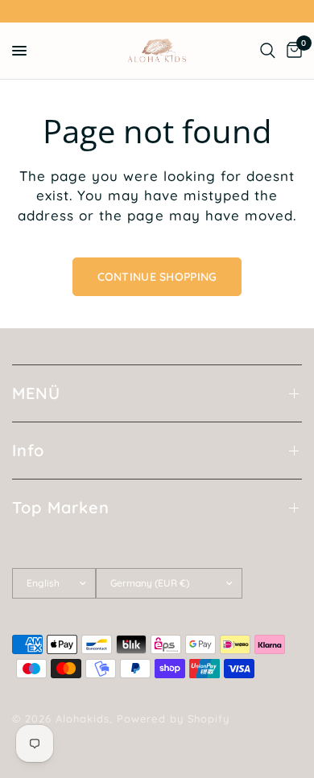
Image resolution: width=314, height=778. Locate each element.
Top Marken (60, 507)
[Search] (267, 51)
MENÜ (36, 393)
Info (28, 450)
